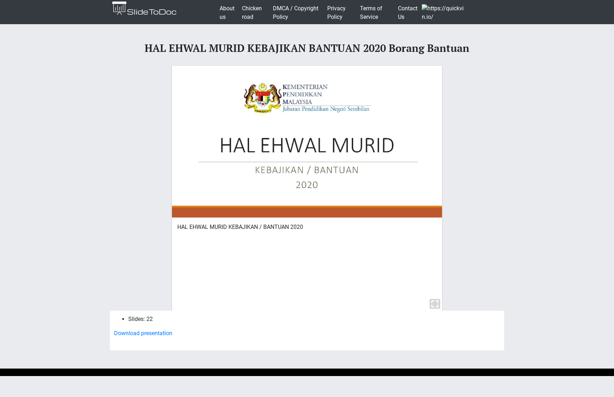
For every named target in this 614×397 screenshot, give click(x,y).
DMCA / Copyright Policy (295, 12)
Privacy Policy (336, 12)
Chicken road (252, 12)
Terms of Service (371, 12)
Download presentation (143, 333)
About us (227, 12)
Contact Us (408, 12)
